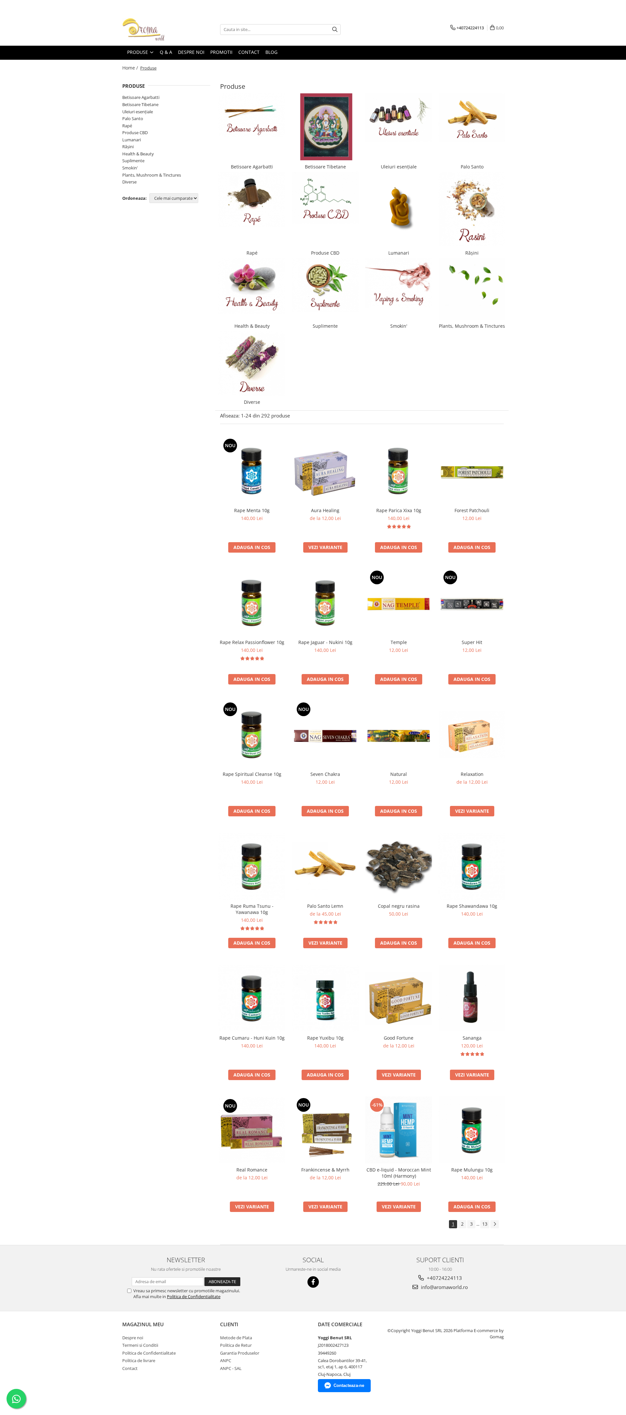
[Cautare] (335, 29)
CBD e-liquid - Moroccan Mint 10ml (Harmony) (398, 1173)
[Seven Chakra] (325, 734)
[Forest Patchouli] (472, 470)
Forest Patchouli (472, 510)
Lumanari (131, 140)
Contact (130, 1368)
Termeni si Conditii (140, 1345)
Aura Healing (325, 510)
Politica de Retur (236, 1345)
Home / (130, 68)
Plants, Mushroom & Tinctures (151, 175)
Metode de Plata (236, 1338)
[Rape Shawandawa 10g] (472, 866)
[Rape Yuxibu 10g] (325, 998)
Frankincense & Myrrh (325, 1170)
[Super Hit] (472, 602)
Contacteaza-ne (349, 1385)
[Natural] (398, 734)
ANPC (225, 1360)
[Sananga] (472, 998)
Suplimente (133, 161)
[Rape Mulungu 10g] (472, 1129)
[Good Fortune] (398, 998)
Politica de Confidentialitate (193, 1296)
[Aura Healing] (325, 470)
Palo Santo (132, 118)
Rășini (128, 146)
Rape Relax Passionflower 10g (252, 642)
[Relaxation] (472, 734)
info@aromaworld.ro (444, 1287)
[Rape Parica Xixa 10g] (398, 470)
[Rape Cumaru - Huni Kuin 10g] (251, 998)
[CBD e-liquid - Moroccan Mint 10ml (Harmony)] (398, 1129)
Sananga (472, 1038)
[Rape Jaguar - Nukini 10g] (325, 602)
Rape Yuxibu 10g (325, 1038)
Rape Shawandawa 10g (472, 906)
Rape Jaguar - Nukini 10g (325, 642)
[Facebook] (313, 1282)
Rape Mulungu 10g (472, 1170)
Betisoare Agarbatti (140, 97)
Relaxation (472, 774)
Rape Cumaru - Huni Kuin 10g (252, 1038)
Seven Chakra (325, 774)
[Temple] (398, 602)
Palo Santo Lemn (325, 906)
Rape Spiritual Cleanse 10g (252, 774)
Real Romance (251, 1170)
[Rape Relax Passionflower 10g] (251, 602)
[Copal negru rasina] (398, 866)
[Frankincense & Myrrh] (325, 1129)
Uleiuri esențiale (137, 112)
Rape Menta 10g (252, 510)
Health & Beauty (138, 154)
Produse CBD (135, 132)
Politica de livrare (138, 1360)
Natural (398, 774)
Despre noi (132, 1338)
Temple (399, 642)
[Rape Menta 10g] (251, 470)
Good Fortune (398, 1038)
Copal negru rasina (399, 906)
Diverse (129, 182)
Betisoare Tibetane (140, 104)
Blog (271, 52)
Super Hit (472, 642)
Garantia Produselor (239, 1353)
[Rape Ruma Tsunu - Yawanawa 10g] (251, 866)
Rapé (127, 126)
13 (484, 1224)
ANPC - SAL (231, 1368)
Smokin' (130, 168)
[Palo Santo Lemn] (325, 866)
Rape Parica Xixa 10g (398, 510)
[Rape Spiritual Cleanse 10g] (251, 734)
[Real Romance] (251, 1130)
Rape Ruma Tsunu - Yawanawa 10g (252, 909)
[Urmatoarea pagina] (494, 1224)
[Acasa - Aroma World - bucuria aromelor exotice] (154, 29)
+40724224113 (443, 1278)
